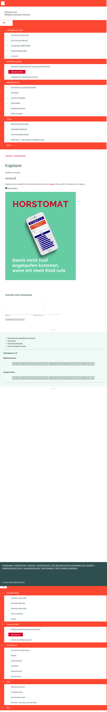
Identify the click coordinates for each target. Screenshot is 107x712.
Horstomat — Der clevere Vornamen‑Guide (27, 140)
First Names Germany (66, 568)
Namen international (19, 51)
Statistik (14, 56)
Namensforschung (18, 108)
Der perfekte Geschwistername (23, 87)
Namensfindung (13, 82)
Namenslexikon (17, 72)
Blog (9, 145)
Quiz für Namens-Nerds (20, 134)
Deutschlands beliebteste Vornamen (21, 338)
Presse (31, 565)
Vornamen (9, 156)
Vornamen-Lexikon (14, 61)
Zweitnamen (15, 103)
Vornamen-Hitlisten (15, 30)
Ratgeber (14, 93)
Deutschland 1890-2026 (19, 40)
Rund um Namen (17, 113)
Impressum (20, 565)
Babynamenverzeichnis (20, 124)
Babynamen (48, 568)
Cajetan (52, 184)
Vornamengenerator (19, 129)
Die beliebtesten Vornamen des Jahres (73, 565)
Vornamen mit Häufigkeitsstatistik (24, 77)
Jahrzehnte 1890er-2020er (20, 45)
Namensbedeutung (12, 568)
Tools (9, 119)
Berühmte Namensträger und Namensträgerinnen (30, 66)
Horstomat (11, 341)
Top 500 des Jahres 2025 (20, 35)
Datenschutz (44, 565)
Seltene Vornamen (18, 98)
